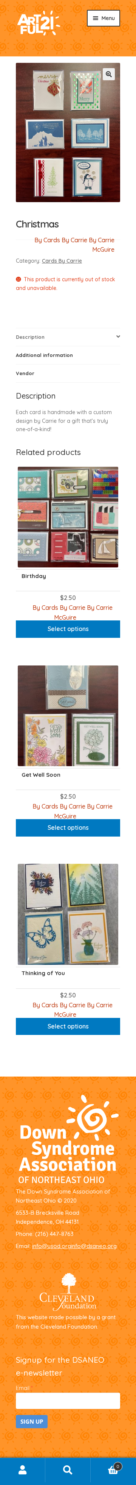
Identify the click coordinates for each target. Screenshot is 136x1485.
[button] (109, 74)
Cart (105, 1464)
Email (24, 1388)
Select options (68, 629)
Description (30, 337)
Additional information (44, 355)
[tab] (68, 337)
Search (68, 1470)
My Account (22, 1470)
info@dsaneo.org (94, 1246)
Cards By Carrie (62, 260)
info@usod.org (51, 1246)
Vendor (25, 373)
